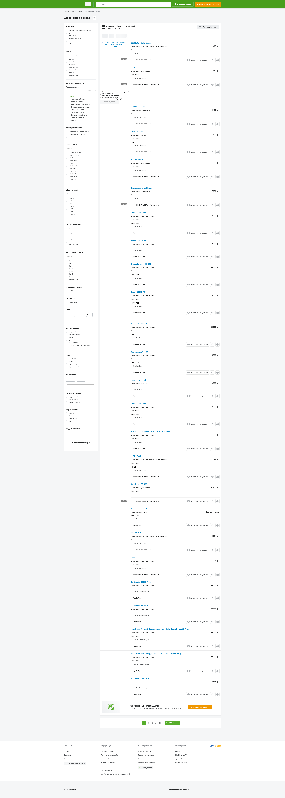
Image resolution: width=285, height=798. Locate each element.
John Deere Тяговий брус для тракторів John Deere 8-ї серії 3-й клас (160, 629)
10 (160, 723)
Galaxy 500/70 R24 (138, 292)
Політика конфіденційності (110, 755)
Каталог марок (106, 770)
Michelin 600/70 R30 (139, 509)
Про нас (67, 751)
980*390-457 (136, 533)
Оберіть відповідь (109, 102)
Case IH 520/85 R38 (139, 484)
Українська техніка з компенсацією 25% (115, 774)
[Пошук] (98, 4)
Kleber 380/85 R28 (138, 212)
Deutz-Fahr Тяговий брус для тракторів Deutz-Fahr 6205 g (156, 654)
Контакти (67, 759)
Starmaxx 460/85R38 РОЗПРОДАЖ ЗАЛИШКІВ (150, 431)
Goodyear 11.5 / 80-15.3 (140, 678)
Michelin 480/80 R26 (139, 324)
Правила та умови (107, 751)
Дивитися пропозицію (199, 707)
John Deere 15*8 (138, 107)
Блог (102, 766)
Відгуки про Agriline (108, 762)
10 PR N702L (136, 456)
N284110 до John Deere (141, 43)
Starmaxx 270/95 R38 (139, 352)
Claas (133, 67)
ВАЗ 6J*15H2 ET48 (139, 159)
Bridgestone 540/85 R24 (141, 264)
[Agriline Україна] (73, 4)
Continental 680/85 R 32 (141, 582)
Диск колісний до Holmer (141, 188)
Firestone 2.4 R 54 (138, 241)
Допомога (67, 755)
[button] (212, 60)
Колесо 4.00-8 (136, 131)
